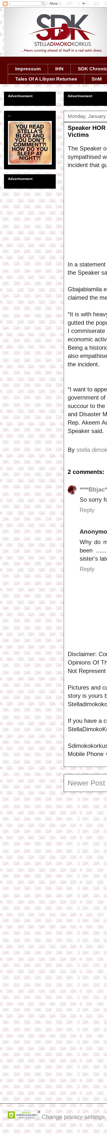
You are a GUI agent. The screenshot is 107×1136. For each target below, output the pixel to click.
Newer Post (86, 783)
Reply (87, 510)
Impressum (28, 68)
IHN (59, 68)
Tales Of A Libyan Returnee (46, 79)
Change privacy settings (73, 1116)
